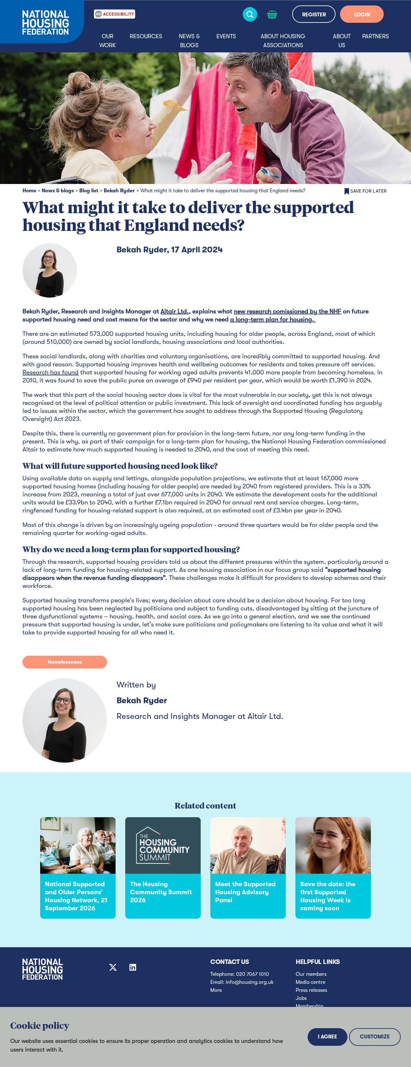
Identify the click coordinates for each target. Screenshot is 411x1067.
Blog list (88, 191)
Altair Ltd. (175, 311)
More (216, 990)
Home (29, 191)
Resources (146, 36)
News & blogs (189, 40)
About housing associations (283, 40)
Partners (375, 36)
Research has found (50, 372)
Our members (311, 974)
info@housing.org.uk (250, 982)
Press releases (311, 990)
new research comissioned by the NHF (287, 311)
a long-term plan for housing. (273, 319)
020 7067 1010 (252, 974)
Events (226, 36)
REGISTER (314, 15)
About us (342, 40)
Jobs (301, 998)
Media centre (310, 982)
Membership (309, 1006)
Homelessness (65, 662)
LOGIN (362, 15)
